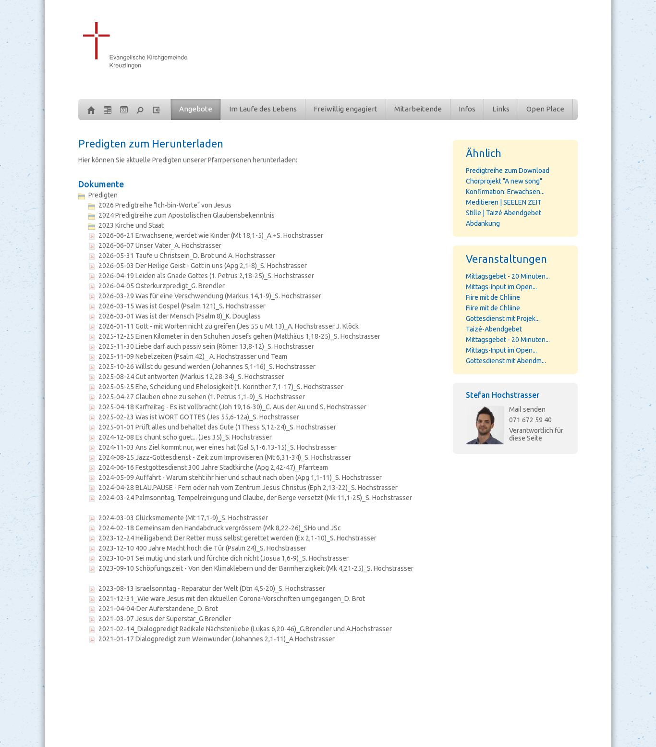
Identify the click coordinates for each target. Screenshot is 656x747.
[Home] (91, 109)
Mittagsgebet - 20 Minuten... (508, 276)
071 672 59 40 (530, 420)
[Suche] (140, 109)
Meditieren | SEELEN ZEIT (504, 202)
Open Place (545, 109)
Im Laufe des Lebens (263, 109)
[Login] (156, 109)
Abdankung (483, 223)
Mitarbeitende (418, 109)
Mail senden (527, 409)
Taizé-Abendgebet (494, 329)
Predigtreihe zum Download (507, 170)
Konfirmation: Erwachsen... (505, 192)
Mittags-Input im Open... (501, 287)
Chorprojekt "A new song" (504, 181)
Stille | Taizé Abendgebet (503, 213)
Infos (467, 109)
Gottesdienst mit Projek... (503, 318)
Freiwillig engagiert (345, 109)
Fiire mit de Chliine (493, 297)
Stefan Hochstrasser (502, 395)
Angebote (195, 109)
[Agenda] (107, 109)
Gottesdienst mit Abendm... (506, 361)
